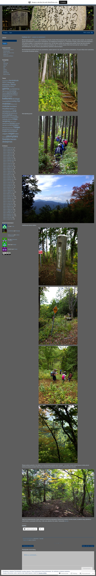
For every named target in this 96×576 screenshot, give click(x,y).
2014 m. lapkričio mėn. (8, 150)
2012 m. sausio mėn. (8, 203)
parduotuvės (14, 113)
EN (10, 84)
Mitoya (12, 104)
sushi (8, 125)
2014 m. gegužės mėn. (8, 158)
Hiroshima (7, 91)
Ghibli (10, 89)
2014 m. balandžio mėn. (8, 160)
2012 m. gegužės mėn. (8, 196)
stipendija (4, 125)
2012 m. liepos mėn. (7, 193)
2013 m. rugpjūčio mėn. (8, 173)
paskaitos (5, 117)
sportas (17, 123)
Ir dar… (13, 226)
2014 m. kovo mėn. (7, 161)
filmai (13, 84)
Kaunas (10, 96)
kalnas (4, 94)
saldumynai (5, 123)
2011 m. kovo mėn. (7, 217)
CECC (4, 82)
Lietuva (5, 69)
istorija (14, 91)
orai (14, 111)
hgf (8, 226)
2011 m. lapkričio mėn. (8, 206)
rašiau (36, 40)
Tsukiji (16, 129)
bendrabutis (14, 80)
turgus (4, 131)
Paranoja (18, 230)
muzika (5, 108)
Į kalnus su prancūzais (13, 235)
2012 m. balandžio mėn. (8, 198)
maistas (6, 103)
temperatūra (10, 127)
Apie (10, 32)
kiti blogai (16, 99)
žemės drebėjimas (9, 140)
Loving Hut (15, 101)
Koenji (4, 101)
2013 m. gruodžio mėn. (8, 166)
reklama (10, 119)
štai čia (66, 521)
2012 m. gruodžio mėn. (8, 185)
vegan (11, 133)
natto (15, 108)
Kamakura (9, 94)
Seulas (12, 123)
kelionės (34, 540)
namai (11, 109)
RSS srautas (87, 32)
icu (10, 91)
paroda (15, 115)
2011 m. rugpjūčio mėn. (8, 211)
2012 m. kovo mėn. (7, 199)
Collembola (35, 538)
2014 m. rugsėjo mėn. (8, 153)
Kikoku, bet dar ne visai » (88, 546)
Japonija (41, 538)
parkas (9, 115)
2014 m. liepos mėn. (7, 155)
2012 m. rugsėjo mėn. (8, 190)
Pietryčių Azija (6, 51)
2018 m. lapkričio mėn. (8, 147)
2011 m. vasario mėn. (8, 218)
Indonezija (5, 63)
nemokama (6, 111)
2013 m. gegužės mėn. (8, 177)
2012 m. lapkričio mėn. (8, 187)
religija (14, 119)
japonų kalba (11, 93)
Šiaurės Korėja (6, 74)
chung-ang (10, 82)
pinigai (11, 117)
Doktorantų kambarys (8, 55)
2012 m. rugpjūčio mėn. (8, 192)
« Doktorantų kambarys (27, 546)
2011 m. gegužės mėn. (8, 214)
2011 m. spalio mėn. (7, 207)
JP (17, 93)
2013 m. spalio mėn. (7, 169)
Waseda (4, 136)
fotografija (5, 86)
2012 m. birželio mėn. (8, 195)
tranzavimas (12, 129)
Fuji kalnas (11, 86)
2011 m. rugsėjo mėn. (8, 209)
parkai (4, 115)
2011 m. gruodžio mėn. (8, 204)
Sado (11, 121)
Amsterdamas (5, 80)
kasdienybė (5, 96)
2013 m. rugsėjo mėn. (8, 171)
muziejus (13, 106)
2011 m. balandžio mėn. (8, 215)
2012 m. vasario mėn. (8, 201)
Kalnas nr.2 (5, 54)
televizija (4, 127)
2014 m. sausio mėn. (8, 165)
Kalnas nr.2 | (10, 234)
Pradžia (5, 32)
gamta (30, 540)
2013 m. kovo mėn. (7, 180)
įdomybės (12, 136)
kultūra (8, 101)
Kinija (4, 66)
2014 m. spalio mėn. (7, 152)
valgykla (5, 134)
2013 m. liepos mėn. (7, 174)
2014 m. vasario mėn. (8, 163)
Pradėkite (63, 2)
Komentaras (87, 568)
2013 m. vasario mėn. (8, 182)
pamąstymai (6, 113)
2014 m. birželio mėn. (8, 157)
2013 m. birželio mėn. (8, 176)
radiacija (4, 119)
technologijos (14, 125)
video (17, 134)
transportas (5, 129)
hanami (14, 89)
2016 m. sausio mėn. (8, 149)
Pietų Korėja (6, 72)
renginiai (6, 121)
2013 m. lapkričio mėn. (8, 168)
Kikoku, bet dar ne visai (8, 52)
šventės (6, 139)
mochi (15, 104)
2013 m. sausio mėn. (8, 184)
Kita (4, 68)
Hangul (14, 244)
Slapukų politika (42, 573)
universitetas (12, 131)
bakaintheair (10, 230)
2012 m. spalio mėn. (7, 188)
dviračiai (5, 85)
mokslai (5, 106)
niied (11, 111)
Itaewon (4, 93)
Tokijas (16, 127)
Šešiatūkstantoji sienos (8, 49)
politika (16, 117)
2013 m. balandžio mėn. (8, 179)
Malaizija (5, 71)
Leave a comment (38, 37)
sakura (14, 121)
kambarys (15, 94)
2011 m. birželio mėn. (8, 212)
